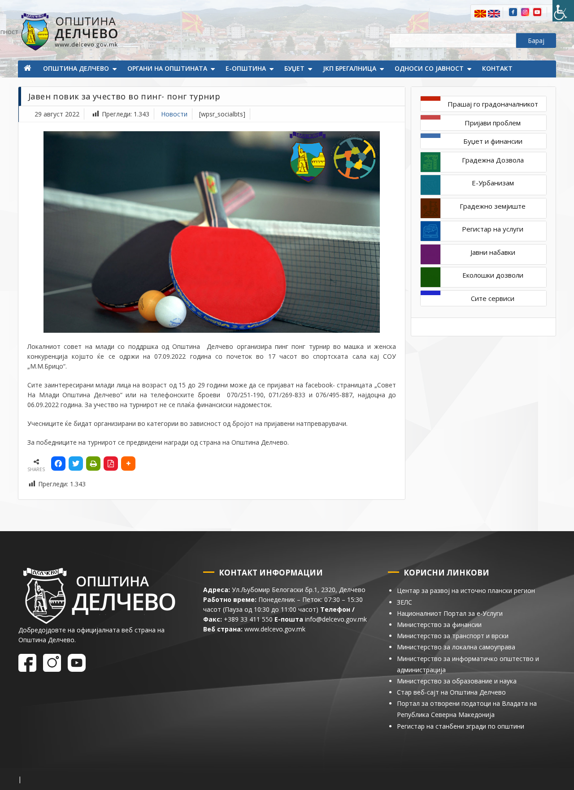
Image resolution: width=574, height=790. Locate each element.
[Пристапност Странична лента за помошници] (563, 10)
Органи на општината (167, 68)
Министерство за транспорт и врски (453, 635)
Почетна (28, 69)
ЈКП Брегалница (349, 68)
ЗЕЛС (404, 602)
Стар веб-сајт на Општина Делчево (451, 692)
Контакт (497, 68)
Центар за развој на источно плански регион (466, 590)
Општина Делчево (76, 68)
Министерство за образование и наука (457, 681)
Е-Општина (246, 68)
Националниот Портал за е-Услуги (450, 613)
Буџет (294, 68)
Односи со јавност (429, 68)
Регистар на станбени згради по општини (460, 726)
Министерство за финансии (439, 624)
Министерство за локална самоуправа (456, 647)
